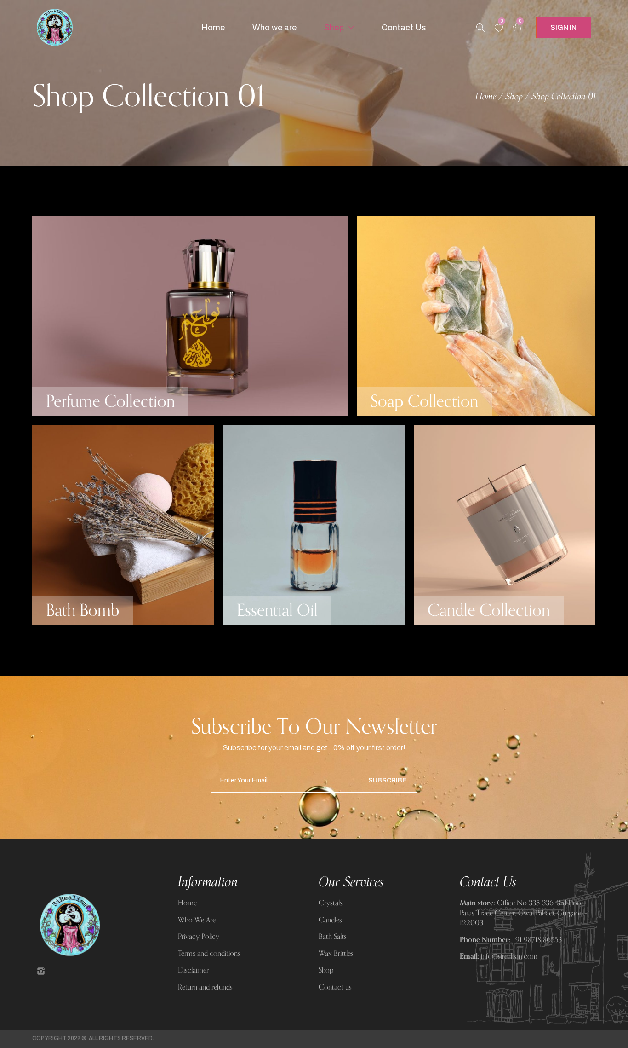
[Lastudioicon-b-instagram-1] (41, 971)
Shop (514, 96)
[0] (499, 28)
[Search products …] (480, 27)
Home (486, 96)
